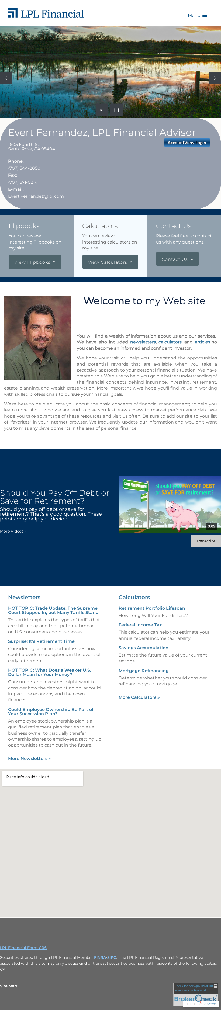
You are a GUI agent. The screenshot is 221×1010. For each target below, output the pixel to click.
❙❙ (116, 109)
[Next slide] (215, 78)
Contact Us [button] (175, 259)
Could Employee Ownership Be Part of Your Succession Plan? (51, 711)
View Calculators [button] (107, 262)
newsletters (143, 342)
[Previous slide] (6, 78)
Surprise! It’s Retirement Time (41, 641)
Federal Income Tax (140, 624)
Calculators (134, 597)
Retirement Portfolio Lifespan (152, 608)
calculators (170, 342)
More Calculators (139, 697)
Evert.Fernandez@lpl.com (36, 196)
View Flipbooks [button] (32, 262)
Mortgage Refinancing (144, 670)
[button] (197, 15)
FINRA (100, 957)
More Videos (13, 531)
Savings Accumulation (143, 647)
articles (202, 342)
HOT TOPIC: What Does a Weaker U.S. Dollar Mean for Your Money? (49, 672)
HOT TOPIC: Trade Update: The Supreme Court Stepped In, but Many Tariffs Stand (53, 610)
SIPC (111, 957)
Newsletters (24, 597)
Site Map (8, 986)
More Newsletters (29, 758)
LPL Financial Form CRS (23, 947)
